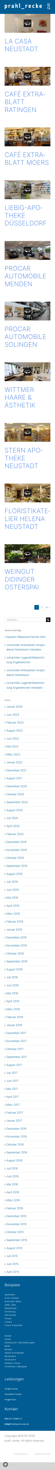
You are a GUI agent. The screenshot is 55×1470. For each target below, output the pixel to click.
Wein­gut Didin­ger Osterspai (22, 579)
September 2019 (16, 865)
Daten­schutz (42, 1453)
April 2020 (13, 826)
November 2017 (16, 1041)
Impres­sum (21, 1453)
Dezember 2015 (16, 1216)
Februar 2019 (14, 921)
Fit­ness (8, 1318)
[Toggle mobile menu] (48, 4)
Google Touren (11, 1388)
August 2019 (14, 873)
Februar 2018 (14, 1017)
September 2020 (17, 802)
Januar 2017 (14, 1120)
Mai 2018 (12, 993)
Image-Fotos (10, 1399)
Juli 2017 (12, 1072)
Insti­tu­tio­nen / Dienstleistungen (20, 1342)
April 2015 (12, 1271)
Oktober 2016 (15, 1144)
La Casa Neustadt (21, 45)
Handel (8, 1336)
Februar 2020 (15, 834)
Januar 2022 (14, 762)
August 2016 (14, 1160)
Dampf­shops (10, 1308)
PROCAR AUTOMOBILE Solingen (25, 336)
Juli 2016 (12, 1168)
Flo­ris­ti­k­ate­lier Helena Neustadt (27, 518)
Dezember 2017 (16, 1033)
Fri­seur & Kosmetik (13, 1325)
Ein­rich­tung (10, 1311)
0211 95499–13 (15, 1418)
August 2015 (14, 1248)
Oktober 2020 (15, 794)
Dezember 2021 (16, 770)
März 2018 (13, 1009)
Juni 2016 (12, 1176)
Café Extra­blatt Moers (27, 158)
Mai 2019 (12, 897)
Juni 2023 (12, 714)
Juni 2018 (12, 985)
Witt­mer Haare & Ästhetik (20, 397)
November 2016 (16, 1136)
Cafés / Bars (10, 1305)
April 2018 (12, 1001)
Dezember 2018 (16, 937)
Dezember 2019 (16, 842)
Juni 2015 (12, 1264)
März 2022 (13, 754)
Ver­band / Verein (12, 1363)
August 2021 (14, 778)
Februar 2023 (15, 722)
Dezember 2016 (16, 1128)
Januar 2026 (14, 706)
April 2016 (12, 1192)
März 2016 (13, 1200)
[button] (5, 1464)
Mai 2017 (12, 1088)
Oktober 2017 (15, 1049)
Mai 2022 (12, 746)
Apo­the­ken (10, 1294)
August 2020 (14, 810)
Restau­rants (10, 1356)
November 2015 (16, 1224)
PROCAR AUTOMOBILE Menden (25, 276)
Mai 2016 (12, 1184)
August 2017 (14, 1065)
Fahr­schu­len (10, 1315)
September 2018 (16, 961)
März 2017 (13, 1104)
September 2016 (16, 1152)
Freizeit (8, 1322)
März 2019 (13, 913)
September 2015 (16, 1240)
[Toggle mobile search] (48, 8)
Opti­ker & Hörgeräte (14, 1352)
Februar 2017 (14, 1112)
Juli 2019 (12, 881)
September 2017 (16, 1056)
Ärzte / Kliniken (12, 1298)
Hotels (8, 1339)
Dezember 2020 (16, 786)
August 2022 (14, 730)
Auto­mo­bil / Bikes (13, 1301)
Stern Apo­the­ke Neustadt (24, 458)
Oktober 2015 (15, 1232)
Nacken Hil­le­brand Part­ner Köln (26, 636)
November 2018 (16, 945)
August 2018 (14, 969)
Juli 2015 (12, 1256)
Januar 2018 (14, 1025)
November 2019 (16, 850)
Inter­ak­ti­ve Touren (13, 1394)
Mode (7, 1346)
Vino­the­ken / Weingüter (16, 1366)
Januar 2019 (14, 929)
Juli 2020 (12, 818)
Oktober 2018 (15, 953)
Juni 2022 (12, 738)
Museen (8, 1349)
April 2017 (12, 1096)
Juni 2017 (12, 1080)
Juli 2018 (12, 977)
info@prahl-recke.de (20, 1424)
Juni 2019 (12, 889)
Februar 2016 (14, 1208)
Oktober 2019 (15, 857)
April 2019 (12, 905)
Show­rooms (10, 1359)
